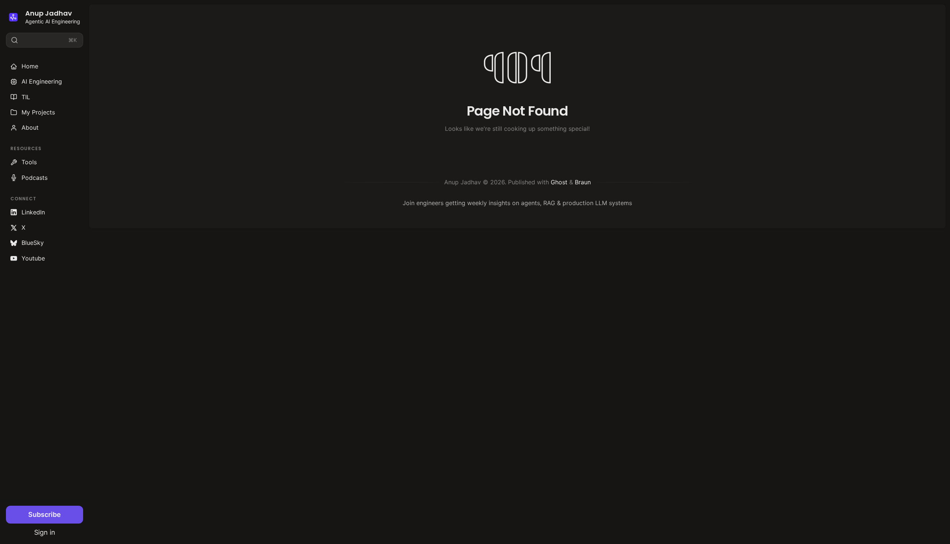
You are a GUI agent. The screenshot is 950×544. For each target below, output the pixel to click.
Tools (29, 162)
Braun (583, 182)
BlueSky (33, 242)
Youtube (33, 258)
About (30, 127)
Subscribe (44, 514)
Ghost (559, 182)
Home (30, 66)
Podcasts (35, 177)
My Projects (38, 112)
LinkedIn (33, 212)
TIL (26, 97)
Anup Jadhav (48, 13)
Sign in (44, 532)
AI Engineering (42, 81)
